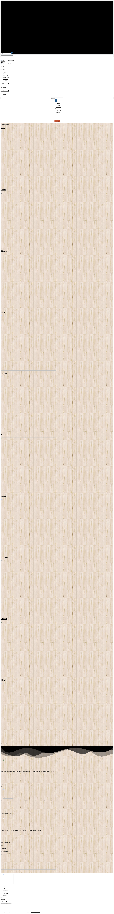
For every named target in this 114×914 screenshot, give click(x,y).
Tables (3, 190)
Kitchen (4, 251)
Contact (5, 895)
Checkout (5, 893)
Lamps (3, 496)
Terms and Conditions (6, 903)
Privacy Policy (4, 901)
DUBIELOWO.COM (35, 912)
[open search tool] (22, 50)
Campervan (5, 435)
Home (4, 886)
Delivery (3, 899)
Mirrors (3, 312)
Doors (3, 128)
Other (3, 680)
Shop (4, 888)
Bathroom (4, 557)
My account (6, 891)
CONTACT (57, 121)
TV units (4, 619)
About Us (5, 890)
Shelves (4, 374)
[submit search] (12, 53)
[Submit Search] (56, 100)
